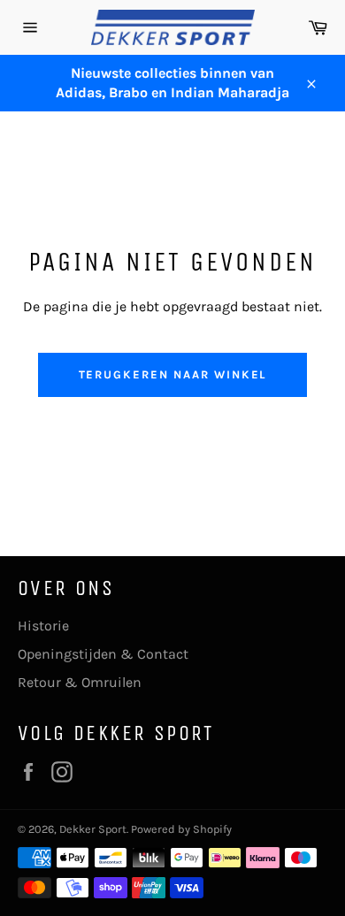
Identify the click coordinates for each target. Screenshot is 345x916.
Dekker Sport (92, 829)
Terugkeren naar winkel (173, 374)
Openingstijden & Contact (103, 653)
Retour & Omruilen (80, 682)
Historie (43, 625)
